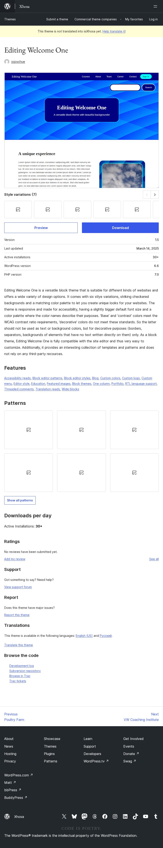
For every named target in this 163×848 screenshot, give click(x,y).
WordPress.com (18, 775)
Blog (95, 378)
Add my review (14, 559)
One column (101, 383)
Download (120, 228)
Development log (21, 666)
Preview (41, 228)
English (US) (84, 635)
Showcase (52, 739)
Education (38, 383)
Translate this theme (18, 645)
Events (128, 746)
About (9, 739)
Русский (106, 635)
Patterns (50, 761)
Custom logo (131, 378)
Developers (92, 754)
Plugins (49, 754)
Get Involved (133, 739)
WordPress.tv (96, 761)
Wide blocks (70, 389)
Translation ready (47, 389)
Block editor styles (77, 378)
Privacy (10, 761)
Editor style (22, 383)
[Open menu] (156, 6)
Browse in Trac (19, 676)
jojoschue (18, 61)
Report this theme (17, 615)
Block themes (81, 383)
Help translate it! (114, 31)
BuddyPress (15, 797)
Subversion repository (25, 671)
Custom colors (110, 378)
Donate (131, 754)
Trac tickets (17, 681)
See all (154, 559)
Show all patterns (20, 500)
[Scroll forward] (155, 194)
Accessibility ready (17, 378)
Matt (10, 782)
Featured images (58, 383)
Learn (88, 739)
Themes (10, 19)
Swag (129, 761)
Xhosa (19, 817)
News (8, 746)
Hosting (10, 754)
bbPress (12, 790)
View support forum (18, 587)
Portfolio (117, 383)
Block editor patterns (47, 378)
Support (90, 746)
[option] (28, 430)
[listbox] (81, 451)
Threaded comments (19, 389)
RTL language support (141, 383)
